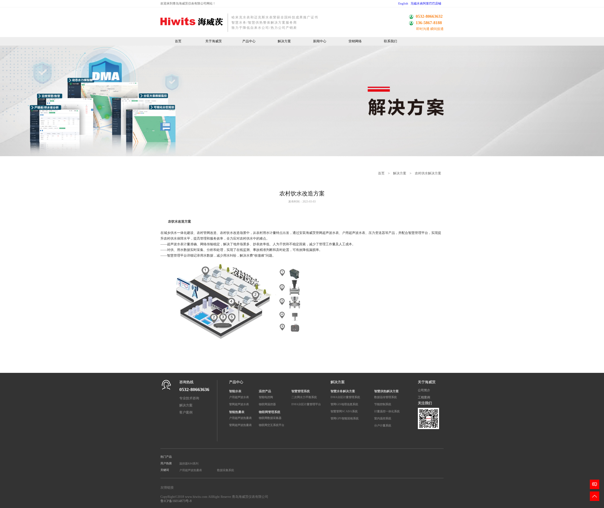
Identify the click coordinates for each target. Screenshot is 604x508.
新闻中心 (319, 41)
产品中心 (249, 41)
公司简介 (424, 390)
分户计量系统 (382, 425)
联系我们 (390, 41)
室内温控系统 (382, 418)
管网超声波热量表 (240, 425)
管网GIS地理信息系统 (344, 404)
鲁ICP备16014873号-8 (176, 501)
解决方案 (284, 41)
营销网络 (355, 41)
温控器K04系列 (188, 463)
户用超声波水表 (239, 397)
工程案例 (424, 397)
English (403, 3)
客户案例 (186, 412)
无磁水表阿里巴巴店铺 (426, 3)
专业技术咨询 (189, 398)
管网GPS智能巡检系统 (345, 418)
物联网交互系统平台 (271, 425)
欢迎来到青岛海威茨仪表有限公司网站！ (188, 3)
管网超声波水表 (239, 404)
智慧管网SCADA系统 (344, 411)
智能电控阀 (266, 397)
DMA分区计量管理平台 (306, 404)
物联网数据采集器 (270, 418)
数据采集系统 (225, 470)
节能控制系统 (382, 404)
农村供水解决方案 (428, 173)
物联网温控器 (267, 404)
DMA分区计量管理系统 (345, 397)
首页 (178, 41)
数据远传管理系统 (385, 397)
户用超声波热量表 (240, 418)
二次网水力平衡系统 (304, 397)
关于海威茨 (213, 41)
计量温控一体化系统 (387, 411)
